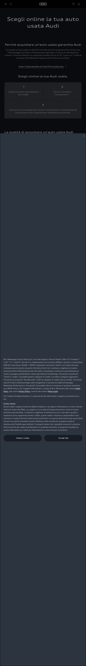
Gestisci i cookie (22, 438)
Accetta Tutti (63, 438)
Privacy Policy (24, 391)
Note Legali (53, 391)
